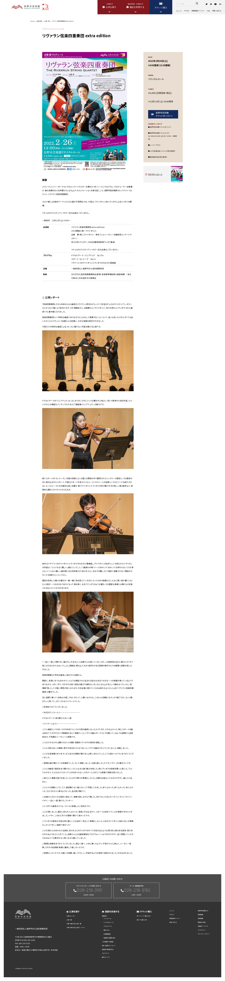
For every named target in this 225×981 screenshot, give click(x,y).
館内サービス (106, 957)
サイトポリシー (202, 930)
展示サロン (107, 930)
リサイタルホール (108, 922)
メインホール (107, 918)
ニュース (179, 11)
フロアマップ (105, 953)
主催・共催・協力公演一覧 (74, 924)
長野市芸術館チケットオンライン (164, 114)
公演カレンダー (71, 916)
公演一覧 (69, 920)
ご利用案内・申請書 (107, 942)
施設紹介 (104, 916)
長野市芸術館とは (203, 911)
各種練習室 (107, 934)
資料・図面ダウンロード (108, 945)
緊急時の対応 (202, 922)
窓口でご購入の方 (142, 920)
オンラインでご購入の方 (143, 916)
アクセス (186, 11)
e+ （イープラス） (155, 145)
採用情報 (200, 918)
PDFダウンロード (155, 174)
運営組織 (200, 914)
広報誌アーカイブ (203, 926)
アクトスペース (108, 926)
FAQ (208, 11)
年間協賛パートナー (198, 11)
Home (32, 21)
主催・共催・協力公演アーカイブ (76, 927)
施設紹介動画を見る (109, 938)
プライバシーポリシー (204, 934)
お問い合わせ (216, 11)
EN (220, 4)
